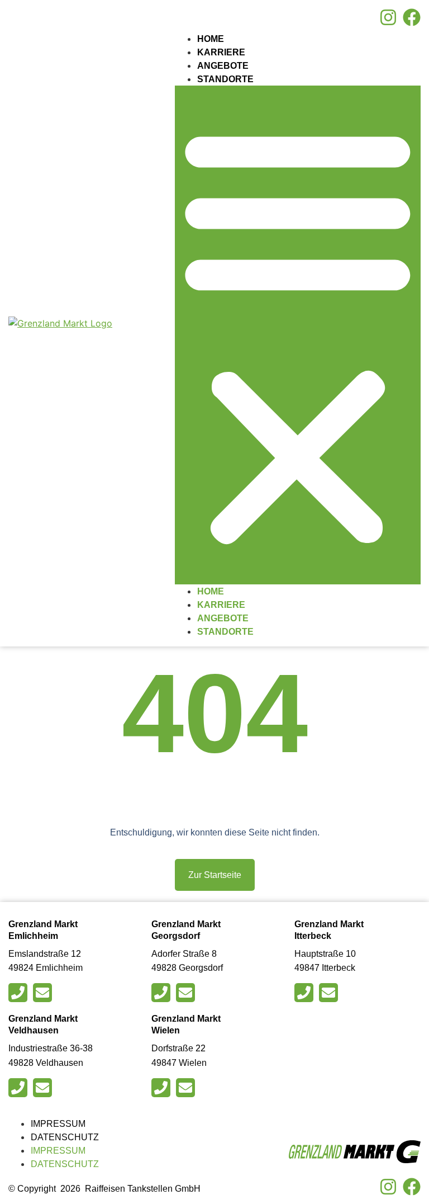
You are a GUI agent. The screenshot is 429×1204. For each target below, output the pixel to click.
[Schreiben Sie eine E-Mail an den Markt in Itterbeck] (330, 992)
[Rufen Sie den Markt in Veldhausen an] (19, 1087)
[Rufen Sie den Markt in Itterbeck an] (305, 992)
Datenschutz (65, 1137)
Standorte (225, 79)
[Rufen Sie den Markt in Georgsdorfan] (162, 992)
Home (210, 39)
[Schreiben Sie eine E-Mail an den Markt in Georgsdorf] (187, 992)
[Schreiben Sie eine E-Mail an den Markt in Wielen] (187, 1087)
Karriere (221, 52)
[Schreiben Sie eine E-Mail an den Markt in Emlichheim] (44, 992)
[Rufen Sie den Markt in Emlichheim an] (19, 992)
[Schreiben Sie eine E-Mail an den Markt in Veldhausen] (44, 1087)
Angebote (223, 65)
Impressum (58, 1124)
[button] (298, 335)
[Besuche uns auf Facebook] (412, 17)
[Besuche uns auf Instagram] (388, 17)
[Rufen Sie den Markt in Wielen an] (162, 1087)
